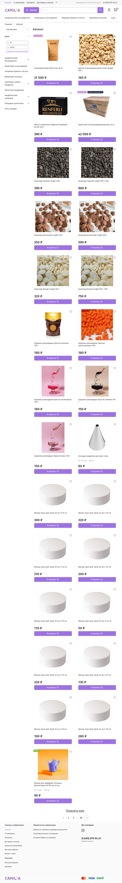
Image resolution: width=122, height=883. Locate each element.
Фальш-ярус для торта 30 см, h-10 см (50, 675)
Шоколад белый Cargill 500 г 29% (93, 289)
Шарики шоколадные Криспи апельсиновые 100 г (91, 344)
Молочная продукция (14, 90)
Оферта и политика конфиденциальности (50, 830)
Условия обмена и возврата (44, 838)
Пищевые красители (14, 103)
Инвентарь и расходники (46, 18)
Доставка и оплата (45, 2)
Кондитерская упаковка (11, 96)
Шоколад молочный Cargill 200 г (48, 235)
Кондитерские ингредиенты (17, 18)
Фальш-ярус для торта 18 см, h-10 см (50, 621)
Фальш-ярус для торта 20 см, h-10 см (94, 675)
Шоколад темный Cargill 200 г (47, 181)
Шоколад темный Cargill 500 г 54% (93, 181)
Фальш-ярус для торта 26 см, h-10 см (94, 567)
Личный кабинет (11, 850)
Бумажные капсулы (98, 18)
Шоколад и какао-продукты (13, 83)
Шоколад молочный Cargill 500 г (92, 235)
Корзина (8, 867)
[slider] (7, 51)
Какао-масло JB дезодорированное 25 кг (96, 124)
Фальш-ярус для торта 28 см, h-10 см (50, 567)
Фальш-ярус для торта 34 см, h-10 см (94, 729)
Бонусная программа (13, 846)
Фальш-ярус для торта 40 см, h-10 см (94, 513)
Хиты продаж (11, 109)
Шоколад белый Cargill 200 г (47, 289)
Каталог (8, 2)
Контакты (31, 2)
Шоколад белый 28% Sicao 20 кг (48, 68)
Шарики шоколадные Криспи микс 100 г (52, 456)
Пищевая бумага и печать (73, 18)
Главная (8, 24)
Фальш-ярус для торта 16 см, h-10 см (50, 729)
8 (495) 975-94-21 (110, 2)
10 (81, 817)
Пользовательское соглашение (45, 834)
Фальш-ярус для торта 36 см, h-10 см (50, 513)
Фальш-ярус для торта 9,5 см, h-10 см (94, 621)
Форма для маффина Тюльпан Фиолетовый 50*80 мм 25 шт (48, 784)
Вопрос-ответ (10, 854)
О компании (19, 2)
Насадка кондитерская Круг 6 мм (93, 456)
